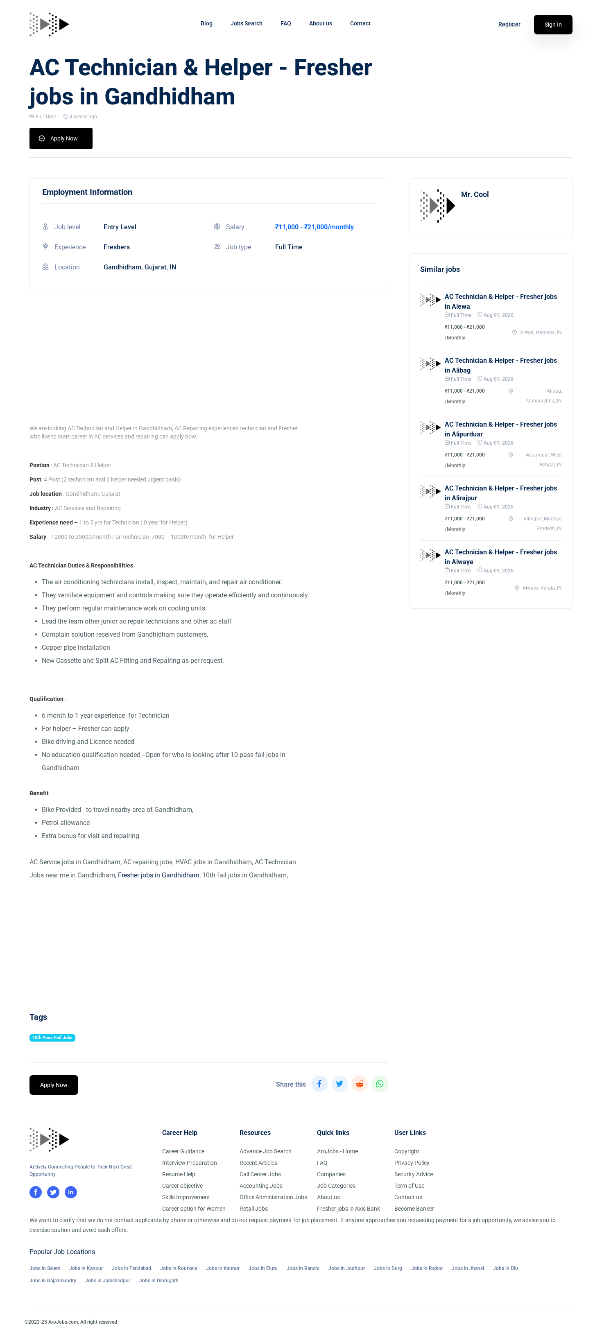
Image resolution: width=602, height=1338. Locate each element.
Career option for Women (194, 1208)
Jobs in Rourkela (178, 1268)
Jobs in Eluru (263, 1268)
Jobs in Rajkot (427, 1268)
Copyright (406, 1151)
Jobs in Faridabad (131, 1268)
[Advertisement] (208, 367)
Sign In (553, 24)
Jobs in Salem (44, 1268)
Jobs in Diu (505, 1268)
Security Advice (413, 1174)
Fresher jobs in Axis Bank (348, 1208)
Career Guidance (183, 1151)
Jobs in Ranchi (303, 1268)
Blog (207, 23)
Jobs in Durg (388, 1268)
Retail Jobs (254, 1208)
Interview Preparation (189, 1162)
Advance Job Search (266, 1151)
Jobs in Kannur (223, 1268)
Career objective (182, 1185)
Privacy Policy (412, 1162)
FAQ (286, 23)
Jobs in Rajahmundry (52, 1281)
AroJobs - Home (337, 1151)
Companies (331, 1174)
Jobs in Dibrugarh (159, 1281)
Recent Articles (258, 1162)
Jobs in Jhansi (468, 1268)
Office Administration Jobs (273, 1197)
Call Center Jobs (260, 1174)
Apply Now (64, 138)
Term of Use (409, 1185)
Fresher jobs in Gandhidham (158, 875)
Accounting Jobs (261, 1185)
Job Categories (336, 1185)
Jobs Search (247, 23)
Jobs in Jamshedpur (107, 1281)
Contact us (408, 1197)
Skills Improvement (186, 1197)
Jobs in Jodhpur (346, 1268)
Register (509, 24)
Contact (360, 23)
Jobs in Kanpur (86, 1268)
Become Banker (414, 1208)
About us (320, 23)
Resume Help (178, 1174)
